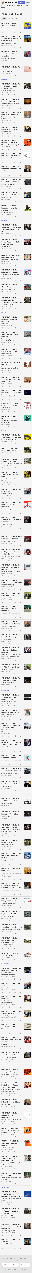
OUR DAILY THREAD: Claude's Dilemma (9, 460)
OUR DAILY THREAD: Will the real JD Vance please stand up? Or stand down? (11, 827)
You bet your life (6, 786)
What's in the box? (7, 1029)
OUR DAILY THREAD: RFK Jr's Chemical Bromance (11, 1054)
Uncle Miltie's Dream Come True (11, 1119)
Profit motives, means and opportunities (9, 421)
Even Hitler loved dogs (8, 90)
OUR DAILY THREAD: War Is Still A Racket (11, 800)
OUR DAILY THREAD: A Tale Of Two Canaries (10, 378)
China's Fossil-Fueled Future (11, 363)
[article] (16, 27)
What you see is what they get (10, 556)
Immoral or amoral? (7, 669)
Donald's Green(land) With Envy (10, 870)
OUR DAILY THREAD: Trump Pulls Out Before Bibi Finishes (11, 242)
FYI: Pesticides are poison (9, 43)
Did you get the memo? (8, 701)
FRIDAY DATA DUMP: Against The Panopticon (11, 24)
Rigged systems (6, 131)
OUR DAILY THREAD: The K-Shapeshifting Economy (11, 391)
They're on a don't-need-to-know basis (11, 1199)
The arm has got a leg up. (9, 395)
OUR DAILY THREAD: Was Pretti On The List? (11, 813)
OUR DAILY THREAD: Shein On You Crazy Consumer (9, 334)
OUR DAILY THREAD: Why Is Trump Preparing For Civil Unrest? (11, 1211)
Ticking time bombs (7, 71)
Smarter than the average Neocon (11, 463)
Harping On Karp (6, 1104)
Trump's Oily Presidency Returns (11, 1016)
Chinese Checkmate (7, 747)
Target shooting (6, 816)
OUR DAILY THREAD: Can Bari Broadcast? (11, 1174)
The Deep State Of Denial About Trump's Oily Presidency (10, 1085)
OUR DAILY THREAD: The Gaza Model (11, 490)
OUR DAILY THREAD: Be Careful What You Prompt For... (10, 697)
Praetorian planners (7, 1215)
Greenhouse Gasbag (7, 584)
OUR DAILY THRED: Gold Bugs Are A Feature (11, 113)
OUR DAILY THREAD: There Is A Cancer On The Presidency (10, 725)
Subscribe (22, 2)
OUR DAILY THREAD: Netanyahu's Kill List (11, 194)
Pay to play (4, 323)
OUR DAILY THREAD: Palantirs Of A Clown (10, 1101)
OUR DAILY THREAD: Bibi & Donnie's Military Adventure (11, 650)
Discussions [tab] (15, 18)
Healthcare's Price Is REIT (11, 417)
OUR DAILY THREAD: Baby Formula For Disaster (11, 538)
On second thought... (7, 639)
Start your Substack (11, 1265)
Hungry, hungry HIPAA (8, 541)
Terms (20, 1259)
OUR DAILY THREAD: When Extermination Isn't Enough (11, 567)
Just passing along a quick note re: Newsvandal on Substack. (10, 1131)
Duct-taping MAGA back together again (11, 1163)
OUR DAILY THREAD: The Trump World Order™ (11, 679)
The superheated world (8, 903)
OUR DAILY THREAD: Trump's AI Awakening (10, 623)
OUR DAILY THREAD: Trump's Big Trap (9, 636)
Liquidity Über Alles (7, 158)
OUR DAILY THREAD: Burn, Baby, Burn (9, 900)
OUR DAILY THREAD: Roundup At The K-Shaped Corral (9, 608)
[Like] (2, 32)
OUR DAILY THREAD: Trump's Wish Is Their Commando (11, 519)
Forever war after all (7, 916)
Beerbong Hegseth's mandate (10, 571)
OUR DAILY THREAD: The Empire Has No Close (11, 913)
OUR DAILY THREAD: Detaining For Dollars (10, 711)
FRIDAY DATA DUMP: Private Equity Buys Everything (9, 208)
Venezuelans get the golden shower (9, 117)
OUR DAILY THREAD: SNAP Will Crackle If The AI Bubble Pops (11, 1226)
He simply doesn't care (8, 184)
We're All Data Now (9, 953)
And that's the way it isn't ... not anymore (11, 1178)
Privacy (16, 1259)
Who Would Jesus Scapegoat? (10, 145)
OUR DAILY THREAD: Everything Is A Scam (10, 128)
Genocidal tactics (6, 493)
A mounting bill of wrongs (9, 773)
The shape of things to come (10, 890)
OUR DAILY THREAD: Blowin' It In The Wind (11, 581)
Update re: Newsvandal (10, 1128)
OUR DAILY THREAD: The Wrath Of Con (11, 997)
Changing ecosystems (8, 58)
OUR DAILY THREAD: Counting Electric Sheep (11, 926)
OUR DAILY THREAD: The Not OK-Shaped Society (11, 154)
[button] (3, 6)
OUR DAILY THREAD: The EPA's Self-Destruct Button (11, 855)
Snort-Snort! (5, 1044)
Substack (7, 1269)
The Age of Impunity (7, 682)
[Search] (29, 18)
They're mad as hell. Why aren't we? (11, 275)
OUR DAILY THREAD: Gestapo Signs (9, 841)
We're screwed (5, 246)
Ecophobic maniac (7, 171)
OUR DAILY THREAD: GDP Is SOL (11, 984)
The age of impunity (7, 524)
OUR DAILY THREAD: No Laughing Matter (10, 594)
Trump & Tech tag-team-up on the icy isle (11, 874)
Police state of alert (7, 844)
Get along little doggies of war (10, 613)
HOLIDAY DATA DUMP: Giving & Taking (9, 1071)
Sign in (28, 2)
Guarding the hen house (8, 626)
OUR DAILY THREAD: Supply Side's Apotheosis (9, 1115)
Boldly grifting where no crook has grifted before (10, 1001)
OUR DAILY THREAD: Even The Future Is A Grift (11, 783)
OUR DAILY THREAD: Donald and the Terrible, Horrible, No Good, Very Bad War (11, 300)
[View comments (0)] (9, 32)
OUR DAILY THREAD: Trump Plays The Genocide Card (9, 1158)
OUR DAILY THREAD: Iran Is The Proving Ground (11, 666)
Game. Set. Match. (7, 803)
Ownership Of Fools (7, 212)
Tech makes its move (7, 1147)
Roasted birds (5, 382)
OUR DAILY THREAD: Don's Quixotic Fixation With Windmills (9, 940)
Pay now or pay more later (9, 509)
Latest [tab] (4, 18)
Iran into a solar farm (7, 304)
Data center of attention (8, 289)
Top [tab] (9, 18)
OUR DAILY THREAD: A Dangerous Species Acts (11, 167)
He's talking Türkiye (7, 197)
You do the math (6, 354)
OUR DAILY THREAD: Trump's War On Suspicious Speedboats (10, 1194)
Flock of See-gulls (6, 28)
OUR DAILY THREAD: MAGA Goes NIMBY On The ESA (11, 436)
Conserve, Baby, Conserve (9, 439)
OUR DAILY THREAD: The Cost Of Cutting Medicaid (11, 504)
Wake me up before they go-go (10, 929)
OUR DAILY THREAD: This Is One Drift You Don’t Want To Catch (11, 38)
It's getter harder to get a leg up (11, 760)
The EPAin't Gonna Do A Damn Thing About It (10, 406)
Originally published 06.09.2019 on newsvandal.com (11, 1090)
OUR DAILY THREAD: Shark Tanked (9, 286)
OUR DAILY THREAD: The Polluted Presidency (11, 181)
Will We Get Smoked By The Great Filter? (9, 260)
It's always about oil (7, 944)
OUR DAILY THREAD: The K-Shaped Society (11, 756)
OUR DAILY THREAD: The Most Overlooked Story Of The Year (11, 970)
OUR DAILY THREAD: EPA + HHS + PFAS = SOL (10, 350)
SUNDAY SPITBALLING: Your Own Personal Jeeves (10, 1143)
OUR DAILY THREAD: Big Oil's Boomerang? (11, 100)
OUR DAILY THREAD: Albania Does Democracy (11, 271)
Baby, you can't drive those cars (11, 860)
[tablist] (10, 18)
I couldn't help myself (8, 1231)
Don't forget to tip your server (10, 1074)
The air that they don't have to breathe (10, 479)
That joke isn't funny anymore (10, 598)
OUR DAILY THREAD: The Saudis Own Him (11, 1012)
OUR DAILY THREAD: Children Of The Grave (11, 226)
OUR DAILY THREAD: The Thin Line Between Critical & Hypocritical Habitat (11, 86)
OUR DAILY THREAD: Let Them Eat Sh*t (10, 1240)
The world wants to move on (10, 103)
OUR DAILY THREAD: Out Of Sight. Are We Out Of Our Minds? (11, 552)
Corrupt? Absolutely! (7, 1244)
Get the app (24, 1265)
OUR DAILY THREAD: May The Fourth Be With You (11, 770)
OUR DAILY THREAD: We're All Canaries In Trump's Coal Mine (11, 742)
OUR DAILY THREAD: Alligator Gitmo (9, 1025)
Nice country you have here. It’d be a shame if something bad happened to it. (11, 655)
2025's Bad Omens (7, 955)
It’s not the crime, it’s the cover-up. (11, 730)
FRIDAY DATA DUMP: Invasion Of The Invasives (9, 54)
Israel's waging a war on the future (10, 230)
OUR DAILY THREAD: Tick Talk (11, 68)
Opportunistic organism (8, 831)
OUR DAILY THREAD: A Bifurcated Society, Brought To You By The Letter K (11, 885)
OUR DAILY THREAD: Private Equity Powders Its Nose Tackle (11, 1039)
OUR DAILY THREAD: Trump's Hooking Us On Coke (10, 474)
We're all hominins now (8, 975)
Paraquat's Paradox (9, 403)
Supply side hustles (7, 988)
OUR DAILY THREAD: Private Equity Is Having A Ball (9, 319)
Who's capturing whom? (8, 1057)
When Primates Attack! (10, 448)
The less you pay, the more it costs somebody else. (10, 339)
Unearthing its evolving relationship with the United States (9, 367)
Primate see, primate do (8, 450)
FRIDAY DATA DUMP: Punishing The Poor (9, 141)
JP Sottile (11, 30)
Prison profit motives (7, 714)
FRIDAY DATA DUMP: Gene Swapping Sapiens (11, 256)
